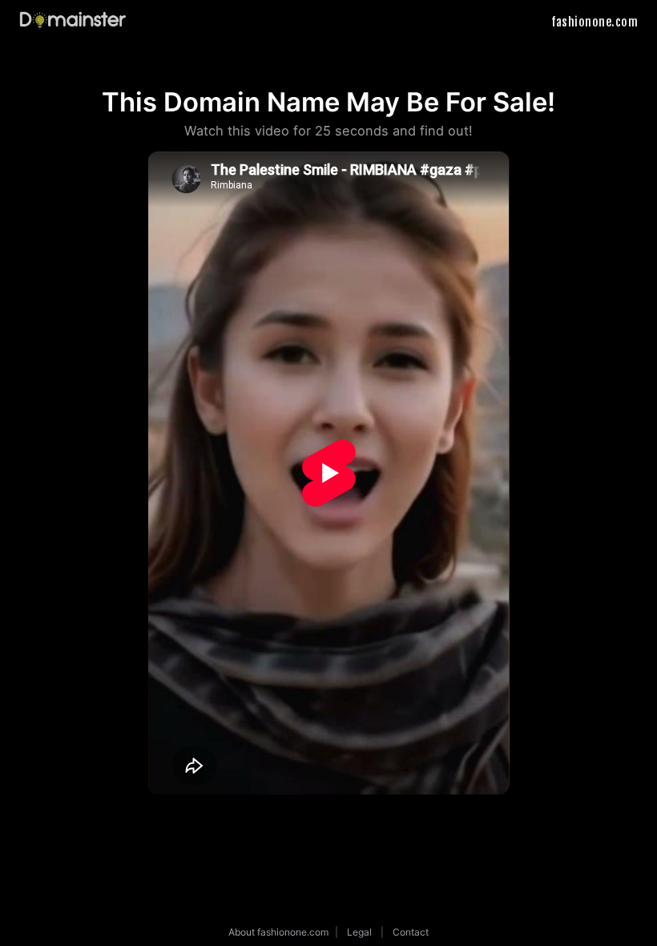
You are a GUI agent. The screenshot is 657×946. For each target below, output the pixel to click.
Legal (359, 932)
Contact (411, 932)
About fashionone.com (278, 932)
